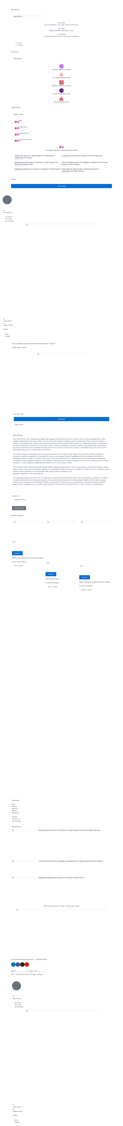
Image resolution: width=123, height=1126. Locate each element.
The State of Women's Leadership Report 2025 (61, 150)
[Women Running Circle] (61, 98)
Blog (20, 120)
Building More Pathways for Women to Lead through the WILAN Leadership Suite (69, 830)
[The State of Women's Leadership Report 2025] (61, 147)
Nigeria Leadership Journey (61, 86)
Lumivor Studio (22, 971)
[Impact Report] (17, 134)
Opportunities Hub (25, 139)
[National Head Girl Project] (61, 66)
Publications (23, 127)
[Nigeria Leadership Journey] (61, 82)
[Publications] (17, 128)
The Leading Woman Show (61, 77)
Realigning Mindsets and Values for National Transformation (38, 169)
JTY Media (41, 971)
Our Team (61, 28)
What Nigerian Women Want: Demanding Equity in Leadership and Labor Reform (81, 170)
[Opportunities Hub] (17, 141)
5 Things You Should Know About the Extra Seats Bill (82, 156)
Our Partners (61, 34)
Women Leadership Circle (61, 94)
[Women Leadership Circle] (61, 90)
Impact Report (24, 133)
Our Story (61, 23)
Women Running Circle (61, 102)
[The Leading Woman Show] (61, 74)
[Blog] (17, 122)
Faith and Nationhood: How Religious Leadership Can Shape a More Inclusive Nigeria (71, 861)
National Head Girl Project (62, 69)
